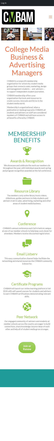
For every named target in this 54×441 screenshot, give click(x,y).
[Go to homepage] (18, 16)
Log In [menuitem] (3, 3)
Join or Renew (27, 347)
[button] (50, 17)
